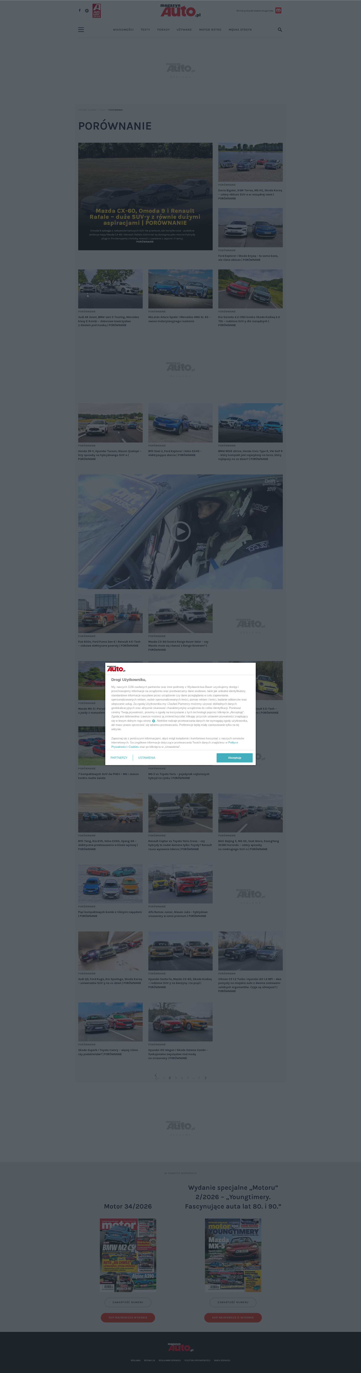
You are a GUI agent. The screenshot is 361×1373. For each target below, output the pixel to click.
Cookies (134, 746)
